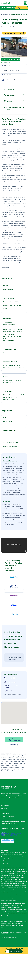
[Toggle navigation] (25, 3)
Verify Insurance (5, 805)
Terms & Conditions (6, 937)
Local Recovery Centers (7, 819)
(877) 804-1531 (15, 657)
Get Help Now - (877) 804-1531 (12, 33)
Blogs (2, 803)
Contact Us (4, 808)
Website (9, 101)
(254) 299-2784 (11, 95)
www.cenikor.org (11, 682)
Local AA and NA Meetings (7, 816)
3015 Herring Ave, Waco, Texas (13, 108)
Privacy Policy (15, 937)
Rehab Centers (4, 14)
